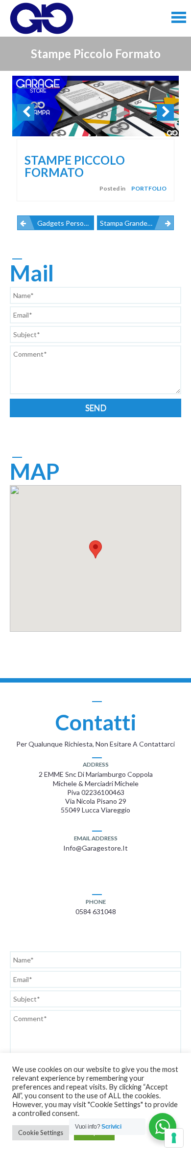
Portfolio (149, 188)
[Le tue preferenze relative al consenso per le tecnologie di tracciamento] (174, 1138)
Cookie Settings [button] (40, 1132)
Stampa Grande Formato (137, 223)
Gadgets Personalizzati (65, 223)
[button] (95, 549)
